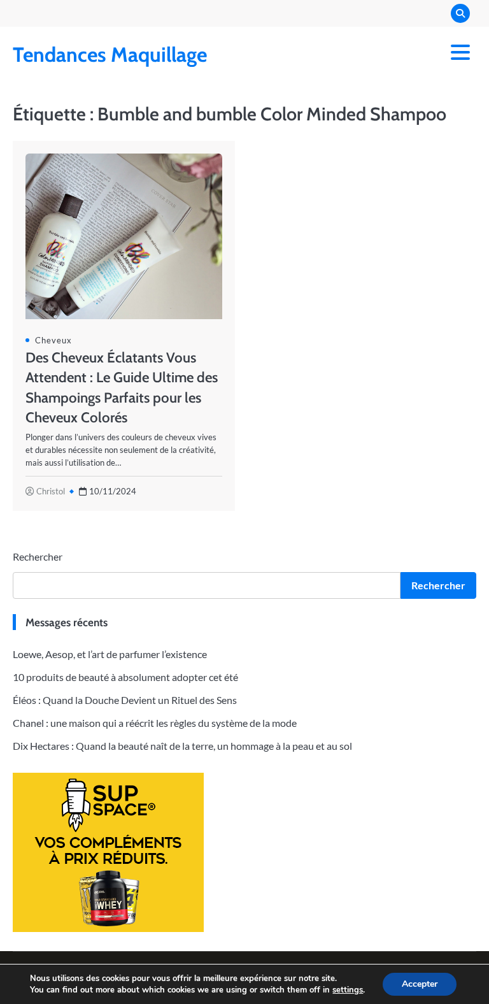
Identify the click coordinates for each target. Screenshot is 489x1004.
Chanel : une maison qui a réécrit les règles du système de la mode (155, 723)
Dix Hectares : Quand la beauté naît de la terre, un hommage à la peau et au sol (182, 746)
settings (347, 990)
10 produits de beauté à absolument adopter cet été (125, 677)
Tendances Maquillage (110, 54)
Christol (50, 491)
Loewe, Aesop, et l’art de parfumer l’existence (110, 654)
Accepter (419, 984)
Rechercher (37, 556)
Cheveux (53, 340)
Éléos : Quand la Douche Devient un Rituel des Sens (125, 700)
